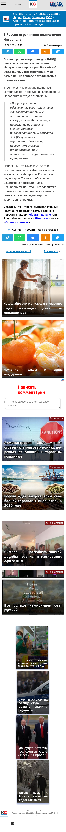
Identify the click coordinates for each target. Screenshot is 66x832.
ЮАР (49, 17)
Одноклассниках (16, 222)
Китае (27, 17)
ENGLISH (18, 4)
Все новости (51, 251)
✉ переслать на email (18, 251)
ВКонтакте (41, 218)
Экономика (56, 418)
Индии (17, 17)
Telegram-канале (39, 214)
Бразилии (38, 17)
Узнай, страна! (54, 523)
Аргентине (19, 21)
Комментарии (54, 45)
